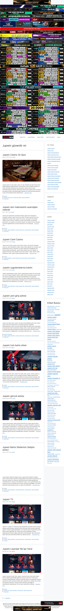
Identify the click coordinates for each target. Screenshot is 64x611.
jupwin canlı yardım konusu (51, 341)
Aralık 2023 (50, 258)
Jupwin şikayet (28, 229)
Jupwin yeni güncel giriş (54, 451)
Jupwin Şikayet (31, 137)
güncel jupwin (50, 315)
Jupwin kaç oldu (52, 393)
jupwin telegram (51, 428)
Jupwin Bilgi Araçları (52, 174)
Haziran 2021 (50, 292)
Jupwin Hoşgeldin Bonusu (53, 161)
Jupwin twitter (51, 436)
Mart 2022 (50, 273)
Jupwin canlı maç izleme (52, 338)
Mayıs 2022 (50, 269)
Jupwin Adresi (50, 148)
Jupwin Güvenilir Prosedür (53, 159)
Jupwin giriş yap (52, 368)
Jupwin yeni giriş (50, 446)
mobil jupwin (56, 461)
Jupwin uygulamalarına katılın (17, 267)
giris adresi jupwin (50, 309)
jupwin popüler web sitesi (51, 415)
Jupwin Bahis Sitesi (53, 324)
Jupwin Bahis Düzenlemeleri (54, 182)
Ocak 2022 (50, 277)
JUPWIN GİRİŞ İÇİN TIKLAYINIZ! (32, 28)
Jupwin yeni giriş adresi (14, 295)
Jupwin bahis (50, 320)
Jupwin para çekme (51, 413)
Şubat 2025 (50, 231)
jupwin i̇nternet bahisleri (51, 389)
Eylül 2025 (49, 224)
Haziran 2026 (50, 222)
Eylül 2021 (49, 286)
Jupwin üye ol (57, 454)
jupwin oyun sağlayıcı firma (51, 408)
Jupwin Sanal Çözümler (53, 178)
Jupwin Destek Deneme (53, 180)
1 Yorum (5, 540)
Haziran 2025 (50, 226)
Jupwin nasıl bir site (20, 229)
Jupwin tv (50, 430)
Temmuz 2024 (51, 243)
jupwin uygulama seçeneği (51, 438)
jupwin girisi (49, 360)
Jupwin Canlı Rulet (52, 169)
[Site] (16, 48)
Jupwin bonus (51, 329)
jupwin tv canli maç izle (51, 433)
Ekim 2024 (50, 237)
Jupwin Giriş (22, 137)
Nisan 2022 (50, 271)
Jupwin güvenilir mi (26, 197)
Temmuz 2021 (50, 290)
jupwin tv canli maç (51, 431)
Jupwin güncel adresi (13, 396)
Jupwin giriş (6, 590)
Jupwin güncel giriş (52, 375)
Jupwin (58, 137)
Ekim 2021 (49, 284)
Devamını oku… (28, 192)
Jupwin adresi (51, 317)
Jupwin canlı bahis (53, 333)
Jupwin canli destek (53, 331)
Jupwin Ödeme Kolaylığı (53, 171)
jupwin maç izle (56, 397)
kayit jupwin (50, 461)
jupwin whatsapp (50, 441)
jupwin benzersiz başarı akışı (52, 327)
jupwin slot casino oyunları (51, 423)
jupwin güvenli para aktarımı (51, 383)
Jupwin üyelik (50, 454)
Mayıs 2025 (50, 228)
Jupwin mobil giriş (51, 400)
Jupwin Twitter (40, 137)
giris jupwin (57, 309)
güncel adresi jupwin (51, 312)
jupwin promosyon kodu (51, 418)
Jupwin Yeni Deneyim (52, 188)
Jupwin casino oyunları (51, 347)
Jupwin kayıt (20, 590)
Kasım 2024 (50, 235)
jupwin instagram (51, 386)
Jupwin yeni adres (50, 443)
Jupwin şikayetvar (35, 229)
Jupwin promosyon (51, 416)
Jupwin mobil (50, 398)
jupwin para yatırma (51, 411)
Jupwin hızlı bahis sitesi (14, 345)
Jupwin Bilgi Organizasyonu (54, 157)
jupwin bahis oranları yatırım (51, 322)
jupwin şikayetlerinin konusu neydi (52, 457)
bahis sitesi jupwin (51, 306)
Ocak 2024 (50, 256)
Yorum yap (6, 198)
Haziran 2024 (50, 245)
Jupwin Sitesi (49, 421)
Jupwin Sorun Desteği (52, 165)
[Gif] (32, 66)
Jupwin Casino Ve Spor (14, 154)
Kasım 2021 (50, 281)
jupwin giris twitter (51, 362)
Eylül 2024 (50, 239)
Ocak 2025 (50, 233)
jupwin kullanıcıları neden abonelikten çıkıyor (53, 395)
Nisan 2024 (50, 250)
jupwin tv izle (50, 434)
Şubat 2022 (50, 275)
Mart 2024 (50, 252)
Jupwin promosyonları (53, 420)
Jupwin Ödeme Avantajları (53, 176)
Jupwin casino (50, 344)
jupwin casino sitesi (51, 351)
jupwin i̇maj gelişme (50, 388)
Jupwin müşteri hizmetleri (52, 401)
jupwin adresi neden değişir (51, 319)
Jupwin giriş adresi (17, 197)
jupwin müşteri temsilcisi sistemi (52, 403)
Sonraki (8, 598)
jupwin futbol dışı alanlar (51, 354)
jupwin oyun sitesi (50, 410)
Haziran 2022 (50, 267)
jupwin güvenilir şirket (50, 381)
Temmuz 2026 (51, 220)
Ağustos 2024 (50, 241)
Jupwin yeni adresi (50, 444)
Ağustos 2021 (50, 288)
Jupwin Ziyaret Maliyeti (53, 152)
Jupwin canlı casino (53, 335)
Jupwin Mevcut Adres (52, 184)
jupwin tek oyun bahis (50, 426)
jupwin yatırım (57, 441)
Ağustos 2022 (50, 262)
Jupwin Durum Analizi (52, 167)
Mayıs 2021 (50, 294)
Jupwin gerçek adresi (52, 357)
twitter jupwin (49, 463)
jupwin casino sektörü (50, 349)
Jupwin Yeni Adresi (50, 137)
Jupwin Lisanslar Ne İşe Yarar (17, 549)
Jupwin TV (7, 499)
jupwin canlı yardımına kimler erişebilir (53, 342)
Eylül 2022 (49, 260)
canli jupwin (57, 306)
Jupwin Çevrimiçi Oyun (53, 154)
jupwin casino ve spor (8, 197)
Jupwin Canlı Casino (12, 239)
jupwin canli (58, 329)
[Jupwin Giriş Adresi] (8, 137)
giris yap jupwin (50, 310)
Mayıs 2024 (50, 247)
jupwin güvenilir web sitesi (51, 380)
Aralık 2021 (50, 279)
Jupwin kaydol (50, 391)
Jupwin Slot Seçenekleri (53, 186)
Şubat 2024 (50, 254)
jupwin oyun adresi (50, 407)
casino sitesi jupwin (51, 307)
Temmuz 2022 (50, 264)
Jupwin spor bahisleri (51, 424)
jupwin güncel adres (51, 369)
